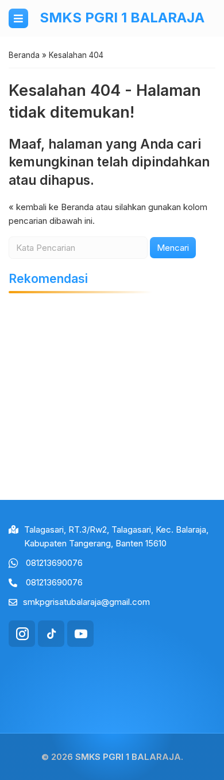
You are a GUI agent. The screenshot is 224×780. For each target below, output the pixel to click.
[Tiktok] (51, 633)
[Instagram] (22, 633)
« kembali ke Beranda (51, 206)
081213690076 (54, 562)
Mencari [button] (173, 247)
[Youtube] (80, 633)
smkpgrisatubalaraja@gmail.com (86, 601)
